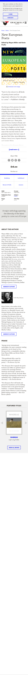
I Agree (10, 14)
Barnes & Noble (7, 185)
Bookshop (7, 178)
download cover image (14, 87)
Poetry (15, 196)
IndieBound (21, 178)
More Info (10, 17)
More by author (9, 287)
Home (2, 30)
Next (25, 423)
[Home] (12, 22)
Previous (3, 423)
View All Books (14, 447)
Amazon (21, 185)
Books (7, 30)
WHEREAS (14, 437)
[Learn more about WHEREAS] (14, 423)
